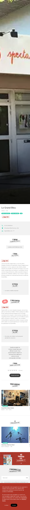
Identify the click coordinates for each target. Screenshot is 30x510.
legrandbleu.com (8, 231)
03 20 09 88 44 (8, 225)
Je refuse (6, 505)
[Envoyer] (27, 478)
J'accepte (14, 505)
